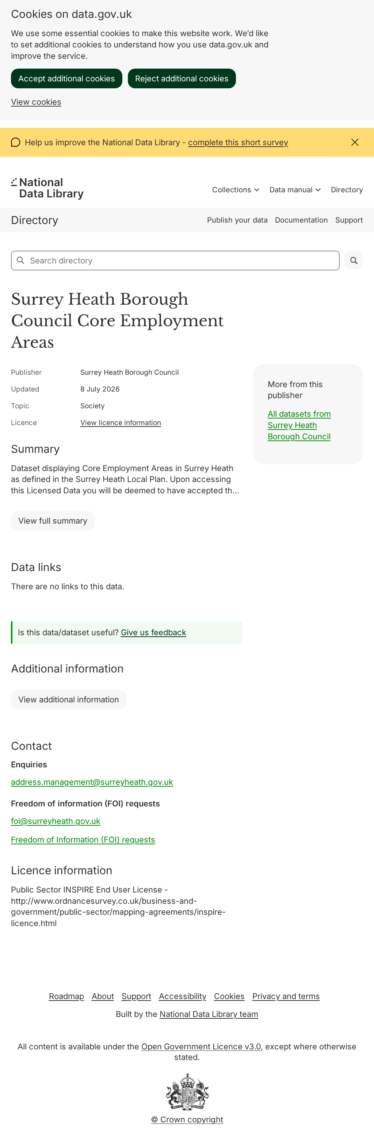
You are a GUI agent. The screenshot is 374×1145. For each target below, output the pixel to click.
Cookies (229, 996)
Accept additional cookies (66, 78)
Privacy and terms (286, 996)
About (103, 996)
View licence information (120, 423)
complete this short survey (238, 142)
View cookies (36, 102)
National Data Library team (209, 1014)
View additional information (68, 699)
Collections (231, 189)
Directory (347, 189)
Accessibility (182, 996)
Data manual (291, 189)
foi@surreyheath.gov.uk (55, 821)
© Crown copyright (187, 1119)
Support (349, 220)
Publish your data (237, 220)
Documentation (301, 220)
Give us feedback (153, 632)
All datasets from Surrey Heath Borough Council (299, 425)
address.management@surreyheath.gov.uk (92, 782)
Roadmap (66, 996)
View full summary (52, 520)
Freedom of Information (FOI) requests (83, 839)
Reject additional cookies (182, 78)
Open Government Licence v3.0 (201, 1046)
